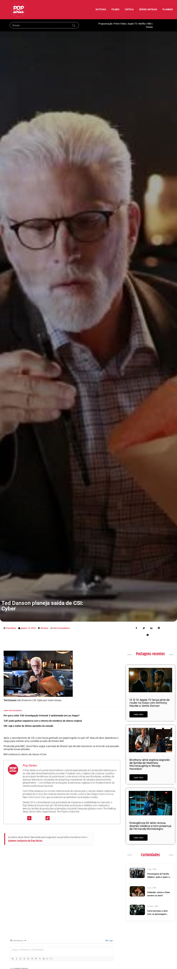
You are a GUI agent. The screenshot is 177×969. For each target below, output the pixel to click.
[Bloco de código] (40, 958)
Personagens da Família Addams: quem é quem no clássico (159, 876)
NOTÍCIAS (101, 9)
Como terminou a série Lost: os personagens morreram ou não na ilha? (158, 913)
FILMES (115, 9)
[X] (29, 818)
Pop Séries (30, 765)
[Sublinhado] (20, 958)
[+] (51, 958)
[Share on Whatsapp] (147, 635)
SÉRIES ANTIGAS (148, 9)
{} (47, 958)
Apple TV (132, 23)
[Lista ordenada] (28, 958)
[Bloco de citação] (36, 958)
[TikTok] (47, 818)
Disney (149, 27)
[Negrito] (13, 958)
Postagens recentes (150, 654)
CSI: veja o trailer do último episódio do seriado (28, 726)
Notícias (44, 628)
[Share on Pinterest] (159, 628)
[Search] (73, 25)
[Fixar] (24, 958)
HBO (149, 23)
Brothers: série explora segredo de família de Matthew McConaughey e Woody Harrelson (149, 764)
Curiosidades (150, 855)
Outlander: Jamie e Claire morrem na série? (158, 894)
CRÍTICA (129, 9)
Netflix (142, 23)
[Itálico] (17, 958)
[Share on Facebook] (136, 628)
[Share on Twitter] (144, 628)
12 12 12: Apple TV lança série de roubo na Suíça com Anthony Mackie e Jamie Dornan (149, 702)
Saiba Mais (138, 714)
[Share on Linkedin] (151, 628)
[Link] (44, 958)
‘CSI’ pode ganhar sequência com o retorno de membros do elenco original (43, 720)
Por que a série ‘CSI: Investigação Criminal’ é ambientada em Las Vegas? (42, 715)
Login (110, 940)
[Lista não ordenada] (32, 958)
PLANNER (167, 9)
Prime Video (120, 23)
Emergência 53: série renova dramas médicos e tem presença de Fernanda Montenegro (150, 825)
